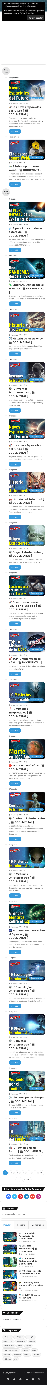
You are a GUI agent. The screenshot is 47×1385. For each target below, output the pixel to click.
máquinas (17, 1355)
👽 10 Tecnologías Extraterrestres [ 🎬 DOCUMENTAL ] (22, 990)
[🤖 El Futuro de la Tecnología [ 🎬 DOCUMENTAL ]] (10, 1237)
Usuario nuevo (20, 1214)
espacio (32, 1341)
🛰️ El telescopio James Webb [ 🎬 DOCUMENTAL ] (26, 168)
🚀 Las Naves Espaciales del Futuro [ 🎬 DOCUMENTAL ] (25, 110)
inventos (25, 1350)
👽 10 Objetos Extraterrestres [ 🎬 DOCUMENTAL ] (22, 1044)
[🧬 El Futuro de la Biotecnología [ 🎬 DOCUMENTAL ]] (10, 1262)
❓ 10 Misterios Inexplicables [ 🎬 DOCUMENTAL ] (20, 712)
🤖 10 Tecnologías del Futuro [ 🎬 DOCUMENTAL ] (26, 1149)
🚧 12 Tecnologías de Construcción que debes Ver (31, 1285)
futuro (20, 1346)
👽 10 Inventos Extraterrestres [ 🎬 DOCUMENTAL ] (22, 392)
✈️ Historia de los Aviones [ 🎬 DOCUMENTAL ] (27, 340)
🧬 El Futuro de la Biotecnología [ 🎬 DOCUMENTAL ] (28, 1261)
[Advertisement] (23, 38)
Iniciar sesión (7, 1214)
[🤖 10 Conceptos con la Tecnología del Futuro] (10, 1274)
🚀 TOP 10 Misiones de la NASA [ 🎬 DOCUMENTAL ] (25, 660)
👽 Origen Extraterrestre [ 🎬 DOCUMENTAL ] (26, 554)
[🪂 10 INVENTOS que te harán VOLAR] (10, 1299)
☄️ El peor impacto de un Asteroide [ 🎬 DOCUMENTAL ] (25, 231)
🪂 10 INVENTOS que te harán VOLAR (29, 1296)
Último (26, 1179)
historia (28, 1346)
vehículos (7, 1359)
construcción (8, 1341)
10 (41, 1173)
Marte (34, 1350)
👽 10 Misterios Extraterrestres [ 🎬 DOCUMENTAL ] (22, 877)
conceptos (30, 1337)
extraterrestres (9, 1346)
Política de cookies (27, 13)
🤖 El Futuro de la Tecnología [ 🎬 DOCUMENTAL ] (27, 1236)
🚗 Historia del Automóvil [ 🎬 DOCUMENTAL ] (26, 501)
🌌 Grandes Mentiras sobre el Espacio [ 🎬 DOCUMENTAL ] (27, 934)
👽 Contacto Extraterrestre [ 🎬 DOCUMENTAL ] (27, 820)
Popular (7, 1225)
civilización (19, 1337)
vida (15, 1359)
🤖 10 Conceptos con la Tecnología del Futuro (30, 1272)
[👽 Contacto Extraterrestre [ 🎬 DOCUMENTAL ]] (10, 1249)
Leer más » (15, 131)
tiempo (26, 1355)
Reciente (21, 1225)
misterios (7, 1355)
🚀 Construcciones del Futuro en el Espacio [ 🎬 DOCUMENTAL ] (25, 605)
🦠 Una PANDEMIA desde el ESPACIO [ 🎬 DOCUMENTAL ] (26, 288)
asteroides (7, 1337)
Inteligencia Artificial (11, 1350)
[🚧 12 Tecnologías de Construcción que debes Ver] (10, 1286)
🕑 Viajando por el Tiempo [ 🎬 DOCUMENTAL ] (26, 1099)
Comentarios (38, 1225)
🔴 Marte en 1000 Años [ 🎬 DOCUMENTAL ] (27, 767)
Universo (36, 1355)
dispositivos (21, 1341)
